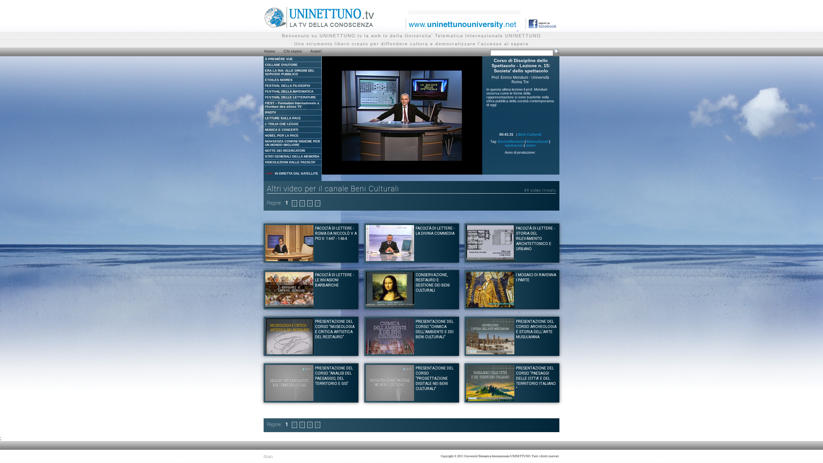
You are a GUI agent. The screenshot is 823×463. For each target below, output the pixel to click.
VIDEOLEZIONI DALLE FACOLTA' (290, 162)
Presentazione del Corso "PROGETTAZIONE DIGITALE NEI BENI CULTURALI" (435, 378)
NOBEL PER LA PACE (282, 135)
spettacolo (514, 145)
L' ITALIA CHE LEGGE (282, 124)
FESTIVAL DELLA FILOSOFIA (287, 85)
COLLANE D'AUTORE (281, 65)
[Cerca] (556, 52)
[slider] (387, 169)
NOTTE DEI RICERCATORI (285, 150)
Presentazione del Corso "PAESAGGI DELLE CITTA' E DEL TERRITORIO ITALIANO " (536, 378)
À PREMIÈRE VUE (279, 59)
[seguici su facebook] (540, 29)
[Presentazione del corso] (289, 352)
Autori (315, 51)
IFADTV (270, 112)
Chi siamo (293, 51)
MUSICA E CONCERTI (281, 130)
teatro (531, 145)
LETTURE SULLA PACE (283, 118)
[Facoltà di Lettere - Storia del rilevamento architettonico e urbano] (490, 259)
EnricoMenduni (511, 141)
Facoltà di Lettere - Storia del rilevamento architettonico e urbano (535, 238)
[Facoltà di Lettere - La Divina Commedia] (390, 259)
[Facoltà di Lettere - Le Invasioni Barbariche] (289, 306)
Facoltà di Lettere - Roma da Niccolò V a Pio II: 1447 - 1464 (336, 233)
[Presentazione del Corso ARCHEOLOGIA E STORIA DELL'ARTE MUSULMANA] (490, 352)
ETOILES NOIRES (279, 80)
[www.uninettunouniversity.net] (461, 29)
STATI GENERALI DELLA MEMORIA (292, 156)
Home (269, 51)
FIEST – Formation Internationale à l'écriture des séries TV (292, 104)
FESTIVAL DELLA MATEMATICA (289, 91)
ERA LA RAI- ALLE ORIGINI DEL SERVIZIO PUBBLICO (289, 72)
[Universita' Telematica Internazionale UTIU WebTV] (319, 27)
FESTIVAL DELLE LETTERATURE (290, 97)
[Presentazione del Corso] (289, 399)
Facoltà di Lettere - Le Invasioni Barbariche (334, 280)
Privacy (268, 456)
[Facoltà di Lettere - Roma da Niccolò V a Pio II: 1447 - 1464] (289, 259)
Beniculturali (537, 141)
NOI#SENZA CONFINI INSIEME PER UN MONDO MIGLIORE (292, 143)
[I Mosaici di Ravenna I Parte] (490, 306)
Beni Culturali (529, 134)
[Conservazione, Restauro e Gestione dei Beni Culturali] (390, 306)
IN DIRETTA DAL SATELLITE (296, 173)
